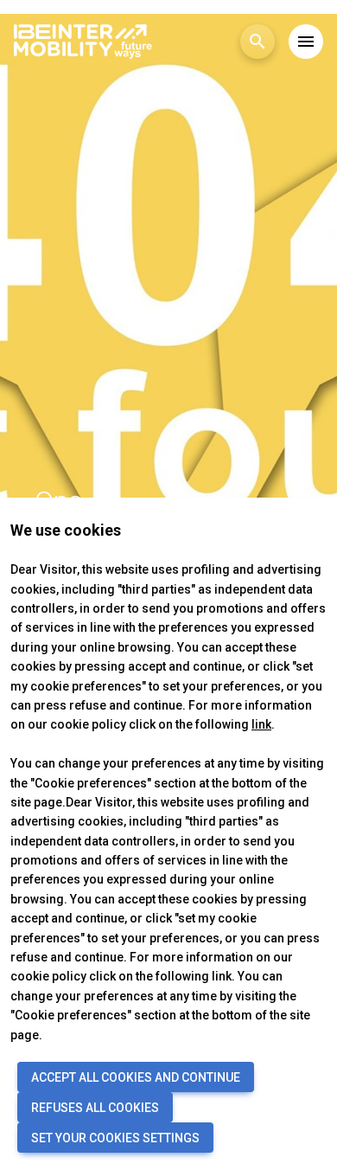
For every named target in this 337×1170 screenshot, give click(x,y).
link (261, 724)
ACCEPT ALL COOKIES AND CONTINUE (135, 1077)
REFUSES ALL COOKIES (95, 1108)
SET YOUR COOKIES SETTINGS (115, 1138)
